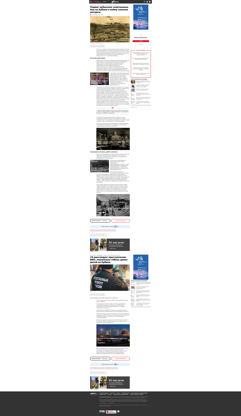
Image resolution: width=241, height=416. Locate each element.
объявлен (125, 320)
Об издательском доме (104, 393)
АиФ (91, 291)
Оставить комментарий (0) (120, 220)
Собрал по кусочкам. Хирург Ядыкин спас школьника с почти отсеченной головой (143, 283)
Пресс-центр (112, 393)
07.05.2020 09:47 (93, 5)
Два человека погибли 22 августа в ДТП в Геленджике (141, 74)
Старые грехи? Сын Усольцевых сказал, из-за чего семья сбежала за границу (143, 102)
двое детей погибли (112, 316)
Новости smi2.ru (94, 251)
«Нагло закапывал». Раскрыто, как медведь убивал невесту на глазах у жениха (143, 300)
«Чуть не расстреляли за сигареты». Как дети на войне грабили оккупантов (113, 209)
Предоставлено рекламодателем (96, 43)
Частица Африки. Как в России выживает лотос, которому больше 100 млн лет (143, 94)
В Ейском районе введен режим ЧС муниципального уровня (140, 59)
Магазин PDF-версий (125, 393)
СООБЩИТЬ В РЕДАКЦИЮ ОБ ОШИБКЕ (136, 394)
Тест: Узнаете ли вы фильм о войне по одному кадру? (110, 142)
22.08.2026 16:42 (93, 255)
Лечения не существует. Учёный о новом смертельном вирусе (142, 90)
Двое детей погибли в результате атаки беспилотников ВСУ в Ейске (141, 64)
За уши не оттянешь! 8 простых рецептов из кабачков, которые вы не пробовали (143, 81)
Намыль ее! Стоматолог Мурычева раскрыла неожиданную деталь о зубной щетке (143, 291)
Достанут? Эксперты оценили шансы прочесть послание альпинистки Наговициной (143, 98)
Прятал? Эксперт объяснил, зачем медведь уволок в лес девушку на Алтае (143, 295)
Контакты (110, 394)
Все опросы (141, 44)
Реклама (118, 393)
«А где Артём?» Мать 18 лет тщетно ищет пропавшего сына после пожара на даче (143, 304)
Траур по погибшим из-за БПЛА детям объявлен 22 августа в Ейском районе (140, 69)
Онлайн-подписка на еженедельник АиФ (139, 393)
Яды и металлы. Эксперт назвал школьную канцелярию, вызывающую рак (142, 287)
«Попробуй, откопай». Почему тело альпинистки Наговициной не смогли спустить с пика (143, 85)
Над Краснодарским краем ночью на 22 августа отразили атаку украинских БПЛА (140, 53)
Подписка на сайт (103, 394)
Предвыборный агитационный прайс (120, 394)
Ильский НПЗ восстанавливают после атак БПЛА (112, 339)
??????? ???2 (134, 107)
